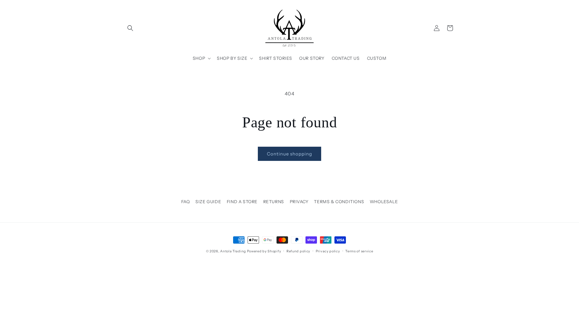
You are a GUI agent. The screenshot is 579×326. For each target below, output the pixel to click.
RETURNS (273, 201)
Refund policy (298, 251)
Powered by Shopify (264, 251)
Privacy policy (328, 251)
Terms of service (359, 251)
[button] (130, 28)
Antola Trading (233, 251)
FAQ (185, 201)
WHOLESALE (384, 201)
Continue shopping (289, 154)
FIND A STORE (242, 201)
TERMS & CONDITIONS (339, 201)
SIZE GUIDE (208, 201)
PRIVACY (299, 201)
